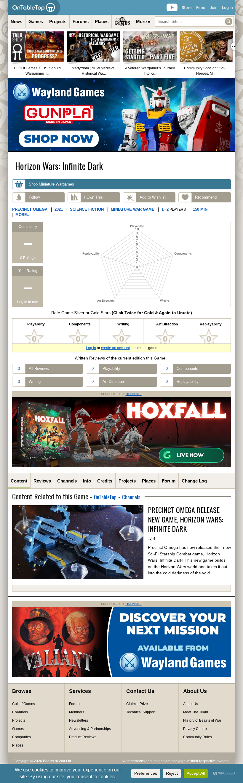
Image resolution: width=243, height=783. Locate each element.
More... (23, 214)
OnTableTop (105, 497)
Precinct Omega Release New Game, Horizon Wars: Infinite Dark (185, 519)
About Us (190, 704)
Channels (67, 480)
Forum (168, 480)
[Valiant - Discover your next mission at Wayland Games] (121, 676)
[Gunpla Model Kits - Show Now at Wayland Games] (121, 114)
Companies (21, 737)
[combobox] (194, 21)
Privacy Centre (195, 729)
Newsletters (78, 720)
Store (187, 7)
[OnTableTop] (34, 7)
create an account (115, 348)
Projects (57, 21)
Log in (227, 7)
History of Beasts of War (202, 720)
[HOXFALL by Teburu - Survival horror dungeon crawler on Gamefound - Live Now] (121, 466)
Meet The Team (195, 712)
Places (101, 21)
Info (87, 480)
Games (35, 21)
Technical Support (140, 712)
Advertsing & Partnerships (90, 729)
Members (76, 712)
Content (19, 480)
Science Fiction (87, 209)
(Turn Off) (134, 394)
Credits (104, 480)
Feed (200, 7)
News (16, 21)
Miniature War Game (132, 209)
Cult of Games (23, 704)
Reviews (42, 480)
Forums (81, 21)
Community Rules (197, 737)
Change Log (194, 480)
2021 (59, 209)
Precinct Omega (29, 209)
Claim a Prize (137, 704)
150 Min (200, 209)
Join (214, 7)
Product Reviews (82, 737)
